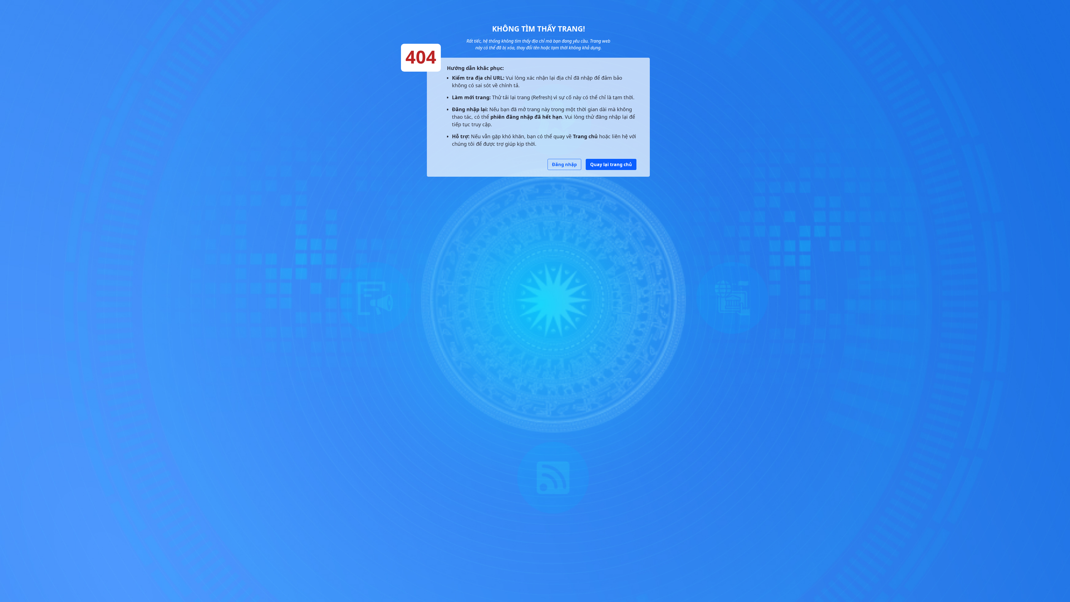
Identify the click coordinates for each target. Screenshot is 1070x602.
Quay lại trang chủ (611, 164)
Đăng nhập (564, 164)
